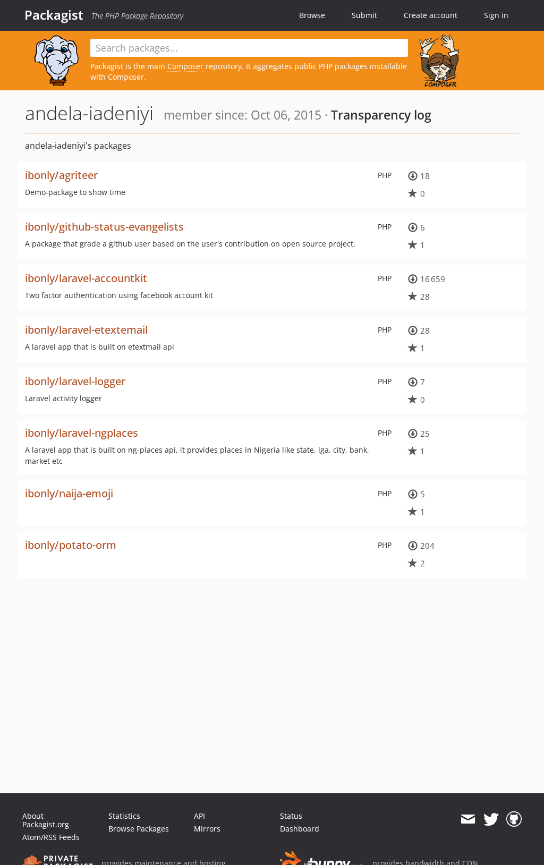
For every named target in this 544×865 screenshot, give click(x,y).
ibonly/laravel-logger (75, 381)
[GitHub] (514, 819)
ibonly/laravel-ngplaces (81, 433)
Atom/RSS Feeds (51, 837)
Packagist (53, 14)
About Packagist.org (45, 820)
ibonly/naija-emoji (69, 493)
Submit (364, 15)
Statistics (124, 816)
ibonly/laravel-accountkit (86, 278)
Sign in (496, 15)
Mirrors (207, 829)
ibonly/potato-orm (70, 545)
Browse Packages (138, 829)
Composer (185, 66)
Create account (430, 15)
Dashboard (299, 829)
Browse (312, 15)
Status (291, 816)
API (199, 816)
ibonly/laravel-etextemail (86, 330)
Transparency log (381, 114)
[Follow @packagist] (491, 819)
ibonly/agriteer (61, 175)
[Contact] (467, 819)
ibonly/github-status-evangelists (104, 226)
